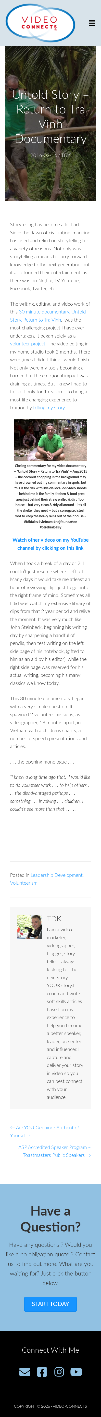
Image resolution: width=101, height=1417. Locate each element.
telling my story (49, 407)
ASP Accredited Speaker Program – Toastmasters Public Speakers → (54, 1151)
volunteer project (27, 343)
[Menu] (92, 22)
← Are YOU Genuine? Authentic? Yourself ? (44, 1131)
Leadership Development (57, 875)
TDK (66, 155)
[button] (24, 1372)
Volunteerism (24, 883)
